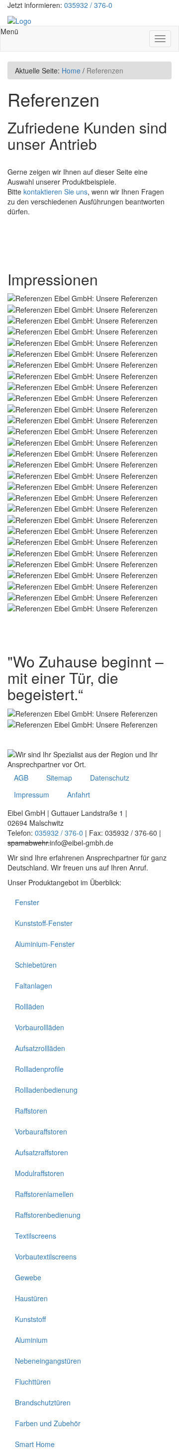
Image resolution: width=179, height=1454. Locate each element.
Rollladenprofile (39, 1069)
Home (71, 70)
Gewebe (28, 1277)
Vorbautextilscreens (46, 1256)
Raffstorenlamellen (44, 1194)
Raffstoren (31, 1111)
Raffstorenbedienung (48, 1215)
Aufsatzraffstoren (41, 1152)
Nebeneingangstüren (48, 1361)
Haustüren (31, 1298)
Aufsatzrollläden (40, 1048)
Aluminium (31, 1340)
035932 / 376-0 (88, 5)
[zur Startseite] (19, 20)
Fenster (27, 902)
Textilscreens (35, 1236)
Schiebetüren (36, 965)
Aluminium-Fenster (45, 944)
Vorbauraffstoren (41, 1131)
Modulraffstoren (39, 1173)
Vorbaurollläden (39, 1027)
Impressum (31, 794)
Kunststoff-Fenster (44, 923)
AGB (21, 778)
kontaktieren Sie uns (55, 192)
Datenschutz (109, 778)
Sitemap (59, 778)
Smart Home (35, 1444)
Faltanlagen (33, 986)
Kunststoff (30, 1319)
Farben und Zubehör (48, 1423)
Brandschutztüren (43, 1402)
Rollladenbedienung (46, 1090)
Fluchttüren (33, 1382)
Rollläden (29, 1006)
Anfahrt (78, 794)
